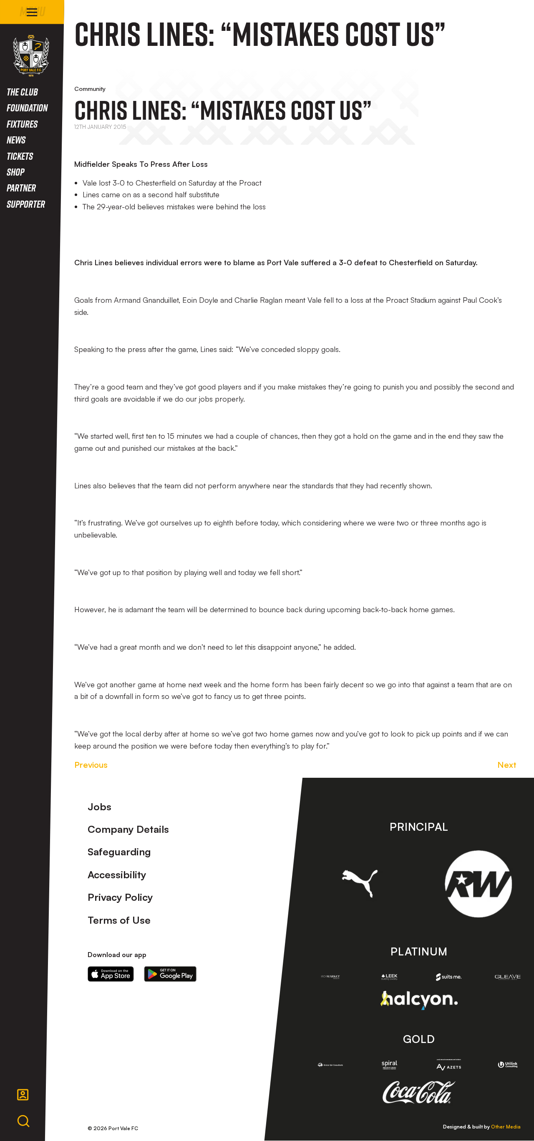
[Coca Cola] (419, 1092)
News (16, 139)
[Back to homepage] (31, 55)
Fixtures (22, 124)
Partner (21, 187)
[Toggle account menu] (23, 1095)
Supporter (26, 204)
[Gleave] (508, 977)
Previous (91, 764)
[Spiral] (390, 1065)
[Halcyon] (419, 1000)
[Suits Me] (449, 977)
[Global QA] (330, 1065)
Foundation (27, 107)
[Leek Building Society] (390, 977)
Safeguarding (119, 851)
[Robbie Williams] (478, 883)
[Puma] (359, 883)
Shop (15, 172)
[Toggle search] (23, 1121)
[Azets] (449, 1064)
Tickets (20, 156)
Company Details (128, 829)
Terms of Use (119, 920)
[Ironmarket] (330, 977)
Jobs (99, 806)
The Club (22, 91)
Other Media (506, 1126)
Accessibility (117, 874)
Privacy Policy (120, 897)
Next (506, 764)
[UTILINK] (508, 1064)
